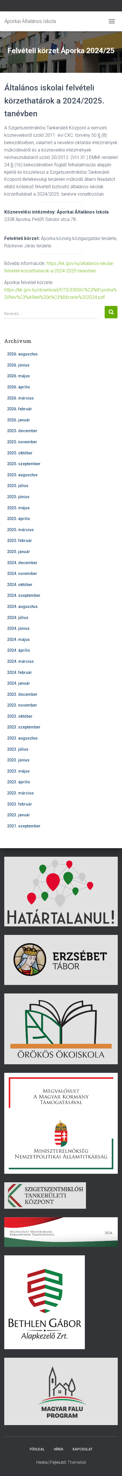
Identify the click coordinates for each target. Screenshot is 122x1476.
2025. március (20, 529)
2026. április (18, 387)
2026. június (18, 365)
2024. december (22, 562)
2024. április (18, 650)
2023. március (20, 793)
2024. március (20, 661)
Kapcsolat (82, 1449)
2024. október (20, 584)
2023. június (18, 760)
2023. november (22, 705)
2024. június (18, 628)
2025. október (20, 453)
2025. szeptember (24, 463)
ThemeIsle (77, 1462)
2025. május (18, 508)
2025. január (18, 551)
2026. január (18, 420)
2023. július (17, 749)
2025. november (22, 442)
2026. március (20, 398)
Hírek (58, 1449)
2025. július (17, 485)
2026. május (18, 376)
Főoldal (37, 1449)
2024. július (17, 617)
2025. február (19, 540)
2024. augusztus (22, 606)
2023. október (20, 716)
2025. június (18, 496)
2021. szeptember (24, 826)
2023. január (18, 815)
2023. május (18, 771)
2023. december (22, 694)
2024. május (18, 639)
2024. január (18, 683)
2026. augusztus (22, 354)
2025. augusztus (22, 475)
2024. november (22, 573)
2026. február (19, 409)
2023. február (19, 804)
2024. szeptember (24, 595)
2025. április (18, 518)
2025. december (22, 430)
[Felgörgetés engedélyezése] (111, 1465)
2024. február (19, 672)
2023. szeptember (24, 727)
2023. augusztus (22, 738)
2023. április (18, 782)
